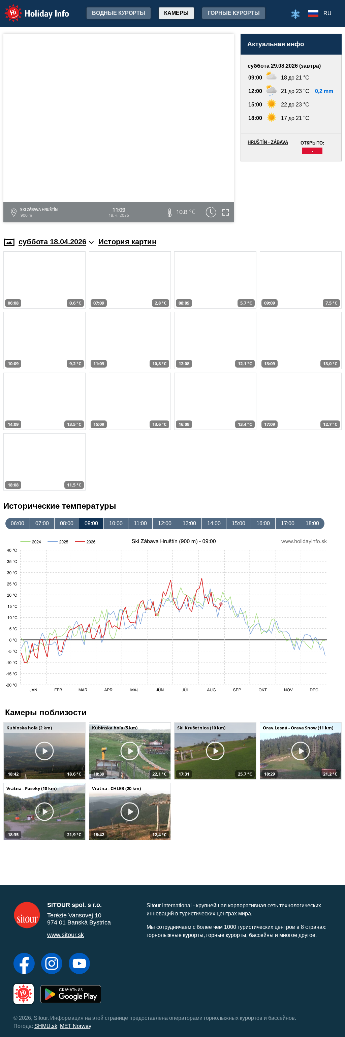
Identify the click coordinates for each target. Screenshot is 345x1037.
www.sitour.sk (65, 935)
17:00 (287, 523)
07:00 (42, 523)
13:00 (189, 523)
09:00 (91, 523)
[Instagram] (51, 964)
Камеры (176, 13)
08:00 (66, 523)
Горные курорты (234, 13)
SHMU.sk (45, 1026)
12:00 (164, 523)
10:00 (116, 523)
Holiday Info (30, 8)
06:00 (17, 523)
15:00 (238, 523)
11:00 (140, 523)
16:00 (263, 523)
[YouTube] (79, 964)
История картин (127, 242)
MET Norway (75, 1026)
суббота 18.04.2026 (52, 242)
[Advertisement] (291, 193)
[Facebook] (24, 964)
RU (327, 13)
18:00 (312, 523)
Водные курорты (118, 13)
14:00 (214, 523)
